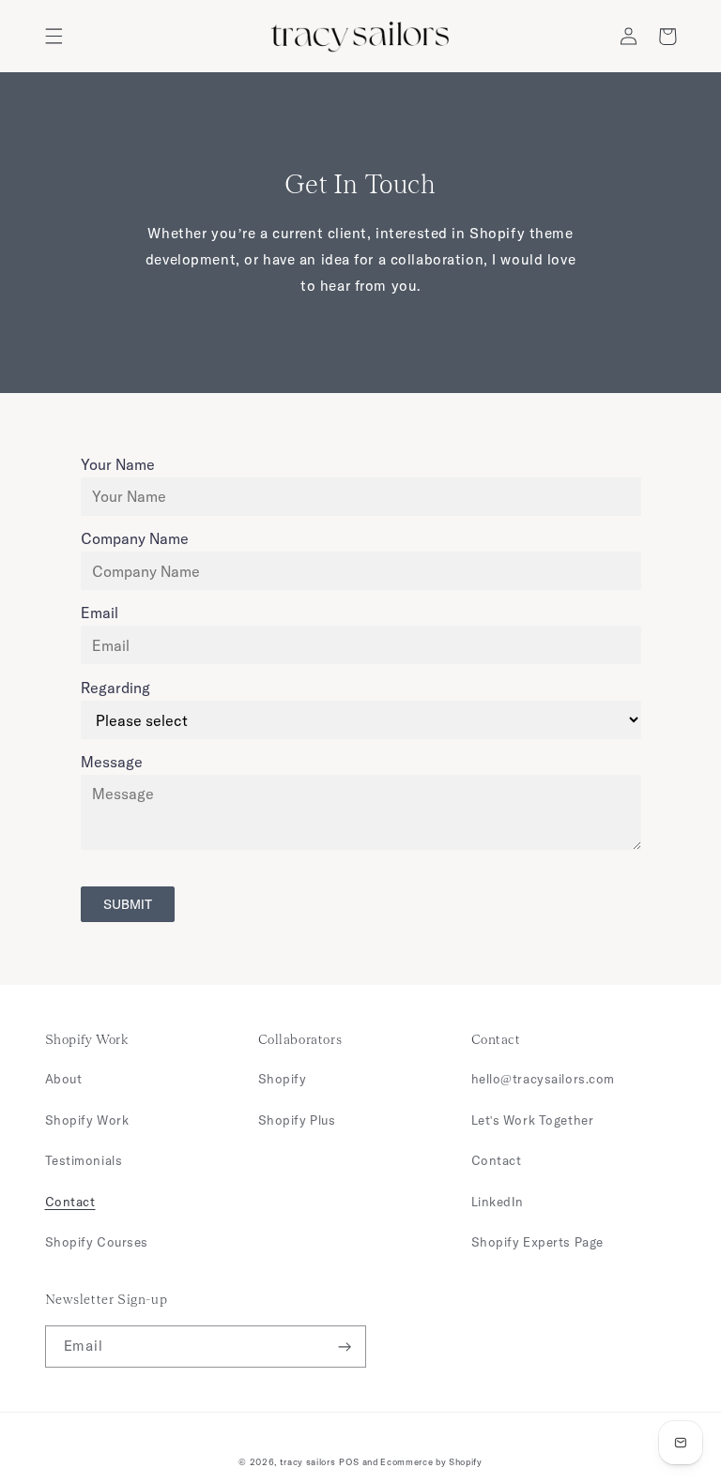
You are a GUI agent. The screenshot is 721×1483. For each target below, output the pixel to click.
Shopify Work (87, 1119)
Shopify (282, 1078)
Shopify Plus (297, 1119)
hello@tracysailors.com (543, 1078)
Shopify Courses (97, 1241)
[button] (53, 36)
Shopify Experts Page (537, 1241)
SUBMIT (127, 904)
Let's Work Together (532, 1119)
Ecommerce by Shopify (431, 1461)
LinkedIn (498, 1201)
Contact (70, 1201)
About (64, 1078)
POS (349, 1461)
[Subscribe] (345, 1346)
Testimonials (84, 1160)
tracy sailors (308, 1461)
